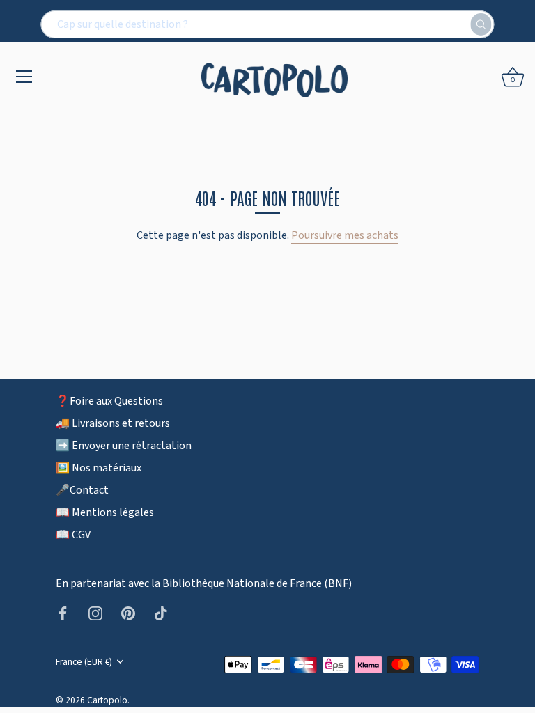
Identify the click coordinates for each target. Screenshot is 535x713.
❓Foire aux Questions (109, 401)
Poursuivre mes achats (344, 235)
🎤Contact (82, 490)
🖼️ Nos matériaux (98, 468)
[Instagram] (95, 612)
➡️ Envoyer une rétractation (124, 445)
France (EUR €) (84, 662)
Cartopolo (107, 700)
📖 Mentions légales (105, 512)
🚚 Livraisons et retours (113, 423)
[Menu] (24, 76)
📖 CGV (73, 534)
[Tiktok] (161, 612)
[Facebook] (63, 612)
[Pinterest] (128, 612)
